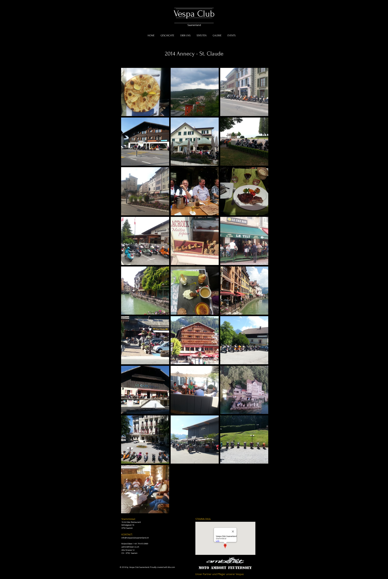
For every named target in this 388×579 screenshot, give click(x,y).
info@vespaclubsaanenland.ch (135, 537)
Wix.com (171, 567)
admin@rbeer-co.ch (130, 546)
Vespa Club (194, 14)
